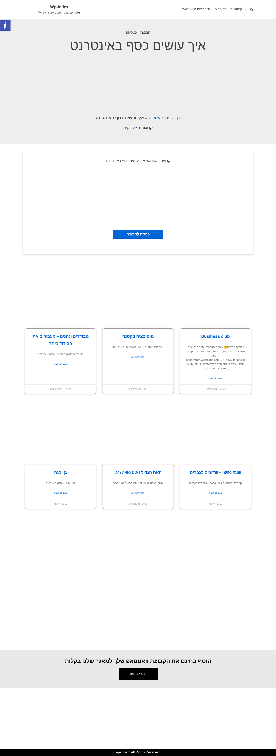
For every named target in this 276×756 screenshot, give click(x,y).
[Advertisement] (138, 83)
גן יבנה (60, 472)
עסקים (154, 117)
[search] (251, 9)
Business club (215, 336)
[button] (5, 25)
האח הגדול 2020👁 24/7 (138, 472)
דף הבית (220, 9)
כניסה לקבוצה (138, 234)
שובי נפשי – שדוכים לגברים (215, 472)
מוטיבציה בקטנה (138, 336)
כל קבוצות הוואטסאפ (196, 9)
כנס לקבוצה (60, 364)
